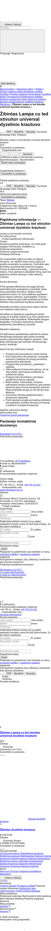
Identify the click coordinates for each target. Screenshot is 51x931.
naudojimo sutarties (30, 554)
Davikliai (4, 94)
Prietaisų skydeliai (18, 94)
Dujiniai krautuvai (19, 858)
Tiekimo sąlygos (8, 886)
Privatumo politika (26, 886)
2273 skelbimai (22, 461)
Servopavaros (14, 97)
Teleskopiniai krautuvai (31, 853)
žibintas (10, 200)
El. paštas (36, 529)
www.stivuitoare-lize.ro (11, 490)
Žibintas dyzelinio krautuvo (17, 829)
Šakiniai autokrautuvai (39, 858)
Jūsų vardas (37, 511)
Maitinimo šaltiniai (37, 99)
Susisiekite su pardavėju (13, 174)
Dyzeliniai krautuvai (10, 853)
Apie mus (4, 871)
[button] (25, 68)
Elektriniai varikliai (33, 91)
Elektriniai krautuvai (10, 856)
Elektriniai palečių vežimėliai (14, 861)
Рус (6, 881)
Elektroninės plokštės (32, 97)
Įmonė (34, 515)
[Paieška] (22, 41)
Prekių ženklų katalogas (28, 891)
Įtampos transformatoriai (12, 102)
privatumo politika (9, 554)
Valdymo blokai (16, 91)
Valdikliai (29, 102)
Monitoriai (5, 104)
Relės (24, 99)
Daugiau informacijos (10, 614)
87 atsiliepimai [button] (7, 471)
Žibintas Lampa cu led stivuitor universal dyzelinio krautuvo (20, 734)
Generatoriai (34, 94)
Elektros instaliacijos (10, 99)
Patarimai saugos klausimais (14, 415)
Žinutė (31, 536)
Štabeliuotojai (27, 856)
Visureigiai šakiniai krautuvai (24, 866)
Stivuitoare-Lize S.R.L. (11, 434)
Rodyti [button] (20, 485)
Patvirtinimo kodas (9, 546)
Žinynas (14, 871)
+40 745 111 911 (32, 485)
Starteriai (38, 102)
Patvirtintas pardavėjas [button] (11, 436)
